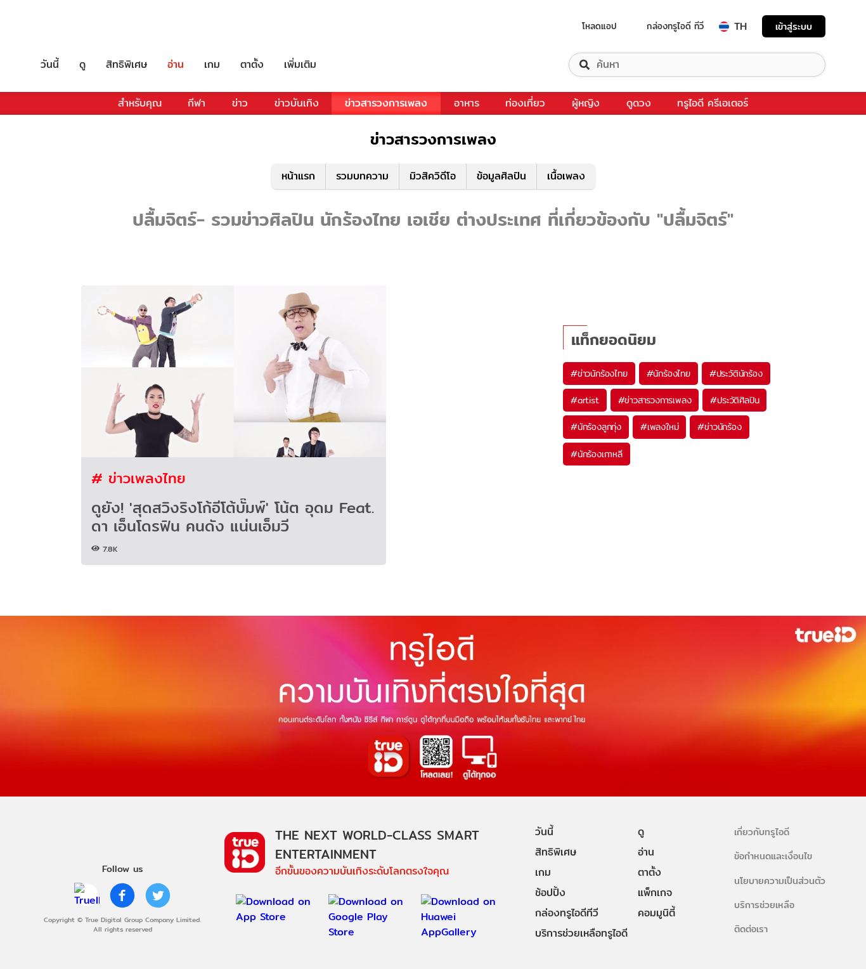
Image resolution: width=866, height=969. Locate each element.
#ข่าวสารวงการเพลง (655, 400)
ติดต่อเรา (751, 928)
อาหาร (466, 103)
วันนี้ (50, 64)
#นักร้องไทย (668, 373)
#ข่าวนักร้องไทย (599, 373)
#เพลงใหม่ (659, 427)
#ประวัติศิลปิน (734, 400)
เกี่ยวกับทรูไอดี (761, 831)
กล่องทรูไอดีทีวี (566, 913)
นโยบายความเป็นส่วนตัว (779, 880)
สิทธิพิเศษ (126, 64)
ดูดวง (638, 103)
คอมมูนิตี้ (656, 913)
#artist (585, 400)
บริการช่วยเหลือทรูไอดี (581, 933)
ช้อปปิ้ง (550, 893)
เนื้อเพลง (566, 176)
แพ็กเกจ (655, 893)
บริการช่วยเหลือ (764, 904)
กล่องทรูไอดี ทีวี (675, 26)
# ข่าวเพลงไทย (138, 478)
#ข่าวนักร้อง (719, 427)
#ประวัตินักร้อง (736, 373)
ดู (82, 64)
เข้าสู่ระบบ (793, 26)
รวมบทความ (362, 176)
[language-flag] (724, 27)
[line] (87, 895)
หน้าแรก (298, 176)
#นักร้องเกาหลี (597, 454)
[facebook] (122, 895)
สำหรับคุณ (140, 103)
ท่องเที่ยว (525, 103)
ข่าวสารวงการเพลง (386, 103)
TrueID (79, 26)
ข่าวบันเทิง (297, 103)
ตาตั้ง (252, 64)
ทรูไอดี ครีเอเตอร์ (712, 103)
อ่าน (175, 64)
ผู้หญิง (586, 103)
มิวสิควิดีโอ (433, 176)
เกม (212, 64)
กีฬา (196, 103)
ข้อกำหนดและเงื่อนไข (773, 856)
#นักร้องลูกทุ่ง (596, 427)
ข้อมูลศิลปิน (501, 176)
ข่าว (240, 103)
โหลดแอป (599, 26)
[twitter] (158, 895)
